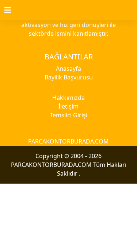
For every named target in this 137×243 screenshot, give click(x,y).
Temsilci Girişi (68, 115)
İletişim (68, 106)
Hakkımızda (68, 98)
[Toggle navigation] (12, 10)
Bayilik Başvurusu (69, 77)
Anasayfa (68, 68)
